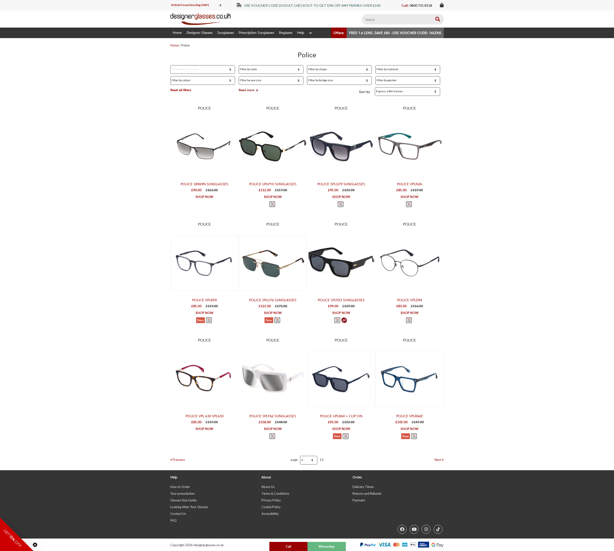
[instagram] (426, 529)
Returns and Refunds (367, 493)
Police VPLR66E (409, 416)
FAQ (173, 520)
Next (438, 460)
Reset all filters (180, 90)
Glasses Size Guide (183, 500)
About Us (268, 487)
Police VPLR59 (204, 300)
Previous (178, 460)
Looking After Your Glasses (189, 507)
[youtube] (414, 529)
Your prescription (182, 493)
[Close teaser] (35, 544)
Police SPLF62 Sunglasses (272, 416)
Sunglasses (225, 32)
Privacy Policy (271, 500)
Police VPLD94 (409, 300)
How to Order (180, 487)
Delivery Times (363, 487)
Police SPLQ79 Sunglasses (341, 184)
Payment (359, 500)
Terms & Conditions (275, 493)
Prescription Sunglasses (256, 32)
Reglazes (285, 32)
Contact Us (178, 514)
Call (288, 546)
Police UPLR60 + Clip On (341, 416)
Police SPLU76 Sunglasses (272, 300)
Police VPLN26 (409, 184)
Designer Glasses (200, 32)
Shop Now (204, 197)
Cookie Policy (271, 507)
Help (300, 32)
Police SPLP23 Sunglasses (341, 300)
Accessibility (270, 514)
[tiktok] (438, 529)
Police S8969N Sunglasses (204, 184)
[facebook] (402, 529)
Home (177, 32)
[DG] (200, 19)
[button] (17, 534)
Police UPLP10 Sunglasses (272, 184)
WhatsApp (327, 546)
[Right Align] (437, 19)
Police (204, 108)
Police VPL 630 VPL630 (205, 416)
